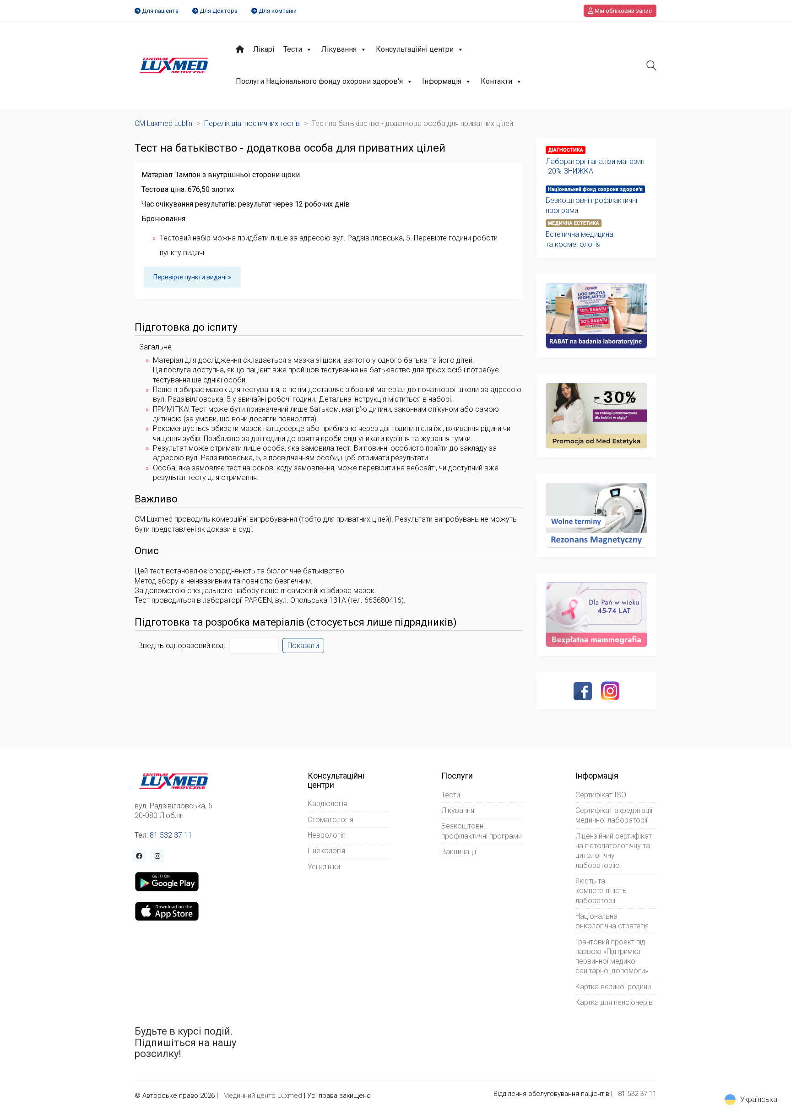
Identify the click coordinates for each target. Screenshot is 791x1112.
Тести (292, 49)
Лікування (339, 49)
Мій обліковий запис (622, 10)
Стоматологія (330, 819)
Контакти (496, 81)
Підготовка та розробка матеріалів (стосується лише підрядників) (296, 622)
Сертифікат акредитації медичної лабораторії (613, 815)
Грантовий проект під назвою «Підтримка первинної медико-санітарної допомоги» (611, 957)
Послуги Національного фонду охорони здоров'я (319, 81)
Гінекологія (326, 850)
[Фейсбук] (583, 691)
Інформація (441, 81)
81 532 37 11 (171, 835)
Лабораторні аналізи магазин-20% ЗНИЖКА (595, 166)
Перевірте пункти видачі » (192, 277)
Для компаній (278, 10)
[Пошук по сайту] (651, 66)
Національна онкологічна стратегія (612, 921)
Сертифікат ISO (600, 794)
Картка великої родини (613, 986)
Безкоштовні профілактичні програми (591, 205)
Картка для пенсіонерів (614, 1002)
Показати (303, 645)
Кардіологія (327, 803)
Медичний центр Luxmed (262, 1095)
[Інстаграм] (610, 690)
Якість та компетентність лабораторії (601, 891)
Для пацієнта (160, 10)
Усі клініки (324, 866)
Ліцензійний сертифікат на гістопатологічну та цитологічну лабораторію (613, 851)
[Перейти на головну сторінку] (174, 65)
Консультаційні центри (415, 49)
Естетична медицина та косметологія (579, 239)
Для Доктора (219, 10)
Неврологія (327, 835)
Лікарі (263, 49)
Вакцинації (458, 851)
